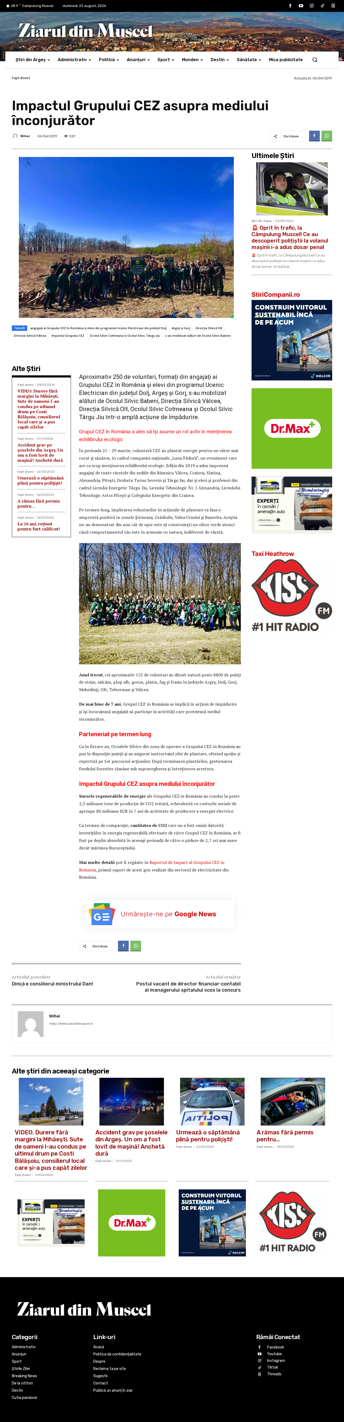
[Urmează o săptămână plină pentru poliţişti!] (212, 1102)
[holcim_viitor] (292, 384)
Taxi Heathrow (273, 554)
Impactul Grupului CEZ (68, 335)
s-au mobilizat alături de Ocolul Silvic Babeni (198, 335)
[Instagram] (311, 6)
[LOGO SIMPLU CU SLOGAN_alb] (292, 638)
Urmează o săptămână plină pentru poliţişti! (40, 480)
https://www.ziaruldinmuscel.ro (71, 1023)
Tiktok (272, 1367)
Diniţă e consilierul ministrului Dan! (52, 984)
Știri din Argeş (262, 220)
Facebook (275, 1347)
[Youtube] (301, 6)
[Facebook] (290, 6)
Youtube (274, 1354)
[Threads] (333, 6)
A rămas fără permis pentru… (38, 503)
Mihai (25, 136)
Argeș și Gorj (181, 328)
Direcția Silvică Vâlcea (30, 335)
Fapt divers (21, 78)
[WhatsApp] (326, 136)
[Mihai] (16, 136)
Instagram (276, 1360)
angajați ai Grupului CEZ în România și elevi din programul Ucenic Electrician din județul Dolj (98, 328)
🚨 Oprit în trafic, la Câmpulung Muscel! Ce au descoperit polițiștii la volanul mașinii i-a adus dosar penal (290, 237)
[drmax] (292, 472)
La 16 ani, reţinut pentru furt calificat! (38, 526)
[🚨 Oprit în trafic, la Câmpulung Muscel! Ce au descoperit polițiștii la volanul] (292, 188)
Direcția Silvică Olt (209, 328)
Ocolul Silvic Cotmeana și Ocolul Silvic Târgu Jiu (125, 335)
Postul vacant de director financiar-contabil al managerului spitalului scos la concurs (188, 987)
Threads (274, 1374)
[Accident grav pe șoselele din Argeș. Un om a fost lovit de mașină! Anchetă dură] (131, 1102)
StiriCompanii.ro (276, 294)
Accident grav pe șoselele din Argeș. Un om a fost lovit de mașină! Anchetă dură (40, 452)
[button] (315, 60)
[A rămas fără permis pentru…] (293, 1102)
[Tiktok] (322, 6)
